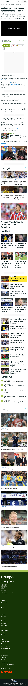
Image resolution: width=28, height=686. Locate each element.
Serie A (2, 637)
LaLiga (14, 45)
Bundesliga (3, 634)
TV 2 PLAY (3, 143)
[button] (14, 153)
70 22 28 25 (20, 683)
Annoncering (4, 653)
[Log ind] (18, 1)
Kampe (2, 607)
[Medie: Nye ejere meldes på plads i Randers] (7, 302)
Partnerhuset (7, 593)
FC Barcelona (21, 45)
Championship (4, 630)
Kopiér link (23, 40)
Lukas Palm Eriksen (7, 41)
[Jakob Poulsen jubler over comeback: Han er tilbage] (5, 293)
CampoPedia (4, 657)
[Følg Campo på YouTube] (11, 582)
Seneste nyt (4, 605)
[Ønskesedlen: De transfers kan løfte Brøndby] (21, 238)
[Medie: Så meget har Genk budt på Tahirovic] (7, 238)
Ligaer (2, 611)
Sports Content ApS (4, 585)
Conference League (5, 646)
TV (1, 609)
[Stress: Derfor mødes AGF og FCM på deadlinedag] (7, 256)
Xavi (4, 48)
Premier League (4, 628)
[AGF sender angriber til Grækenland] (5, 279)
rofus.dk (17, 684)
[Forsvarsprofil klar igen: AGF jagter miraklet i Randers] (5, 321)
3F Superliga (4, 623)
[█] (1, 1)
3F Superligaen (4, 4)
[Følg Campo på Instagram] (2, 582)
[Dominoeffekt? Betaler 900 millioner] (5, 357)
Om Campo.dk (4, 655)
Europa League (4, 643)
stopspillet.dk (5, 684)
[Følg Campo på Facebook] (5, 582)
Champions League (5, 641)
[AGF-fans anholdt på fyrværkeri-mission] (5, 342)
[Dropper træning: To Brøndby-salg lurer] (5, 349)
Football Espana (15, 84)
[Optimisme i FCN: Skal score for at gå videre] (21, 302)
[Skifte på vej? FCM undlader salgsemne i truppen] (5, 364)
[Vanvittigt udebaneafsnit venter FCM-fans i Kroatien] (5, 371)
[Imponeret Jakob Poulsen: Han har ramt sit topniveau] (21, 256)
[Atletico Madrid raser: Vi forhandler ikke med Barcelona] (14, 211)
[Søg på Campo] (22, 1)
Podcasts (3, 614)
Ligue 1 (2, 639)
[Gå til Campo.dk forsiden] (7, 578)
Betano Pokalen (19, 4)
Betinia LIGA (11, 4)
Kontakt (3, 659)
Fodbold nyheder (5, 602)
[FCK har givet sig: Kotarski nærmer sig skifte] (5, 286)
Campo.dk (3, 584)
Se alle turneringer (5, 648)
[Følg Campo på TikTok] (8, 582)
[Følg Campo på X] (14, 582)
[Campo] (6, 1)
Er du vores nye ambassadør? (8, 664)
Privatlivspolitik (4, 662)
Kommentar (4, 616)
